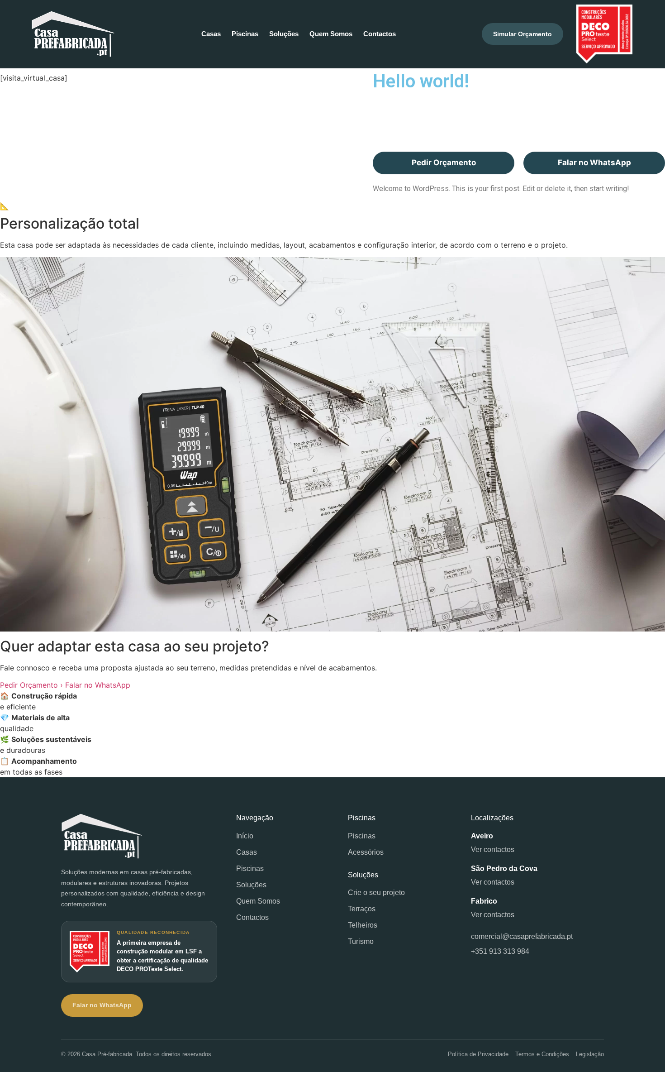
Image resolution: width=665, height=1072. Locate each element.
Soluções (284, 34)
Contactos (379, 34)
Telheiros (362, 925)
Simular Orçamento (522, 34)
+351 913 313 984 (500, 951)
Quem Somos (330, 34)
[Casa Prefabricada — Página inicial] (73, 34)
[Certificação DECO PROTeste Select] (604, 34)
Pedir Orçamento (444, 162)
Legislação (590, 1054)
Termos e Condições (542, 1054)
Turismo (361, 941)
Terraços (361, 909)
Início (244, 836)
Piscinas (245, 34)
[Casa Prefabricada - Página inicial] (139, 836)
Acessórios (366, 852)
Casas (211, 34)
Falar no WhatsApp (594, 162)
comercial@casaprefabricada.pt (522, 936)
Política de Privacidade (478, 1054)
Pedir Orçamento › (31, 684)
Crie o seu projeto (376, 892)
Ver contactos (492, 849)
